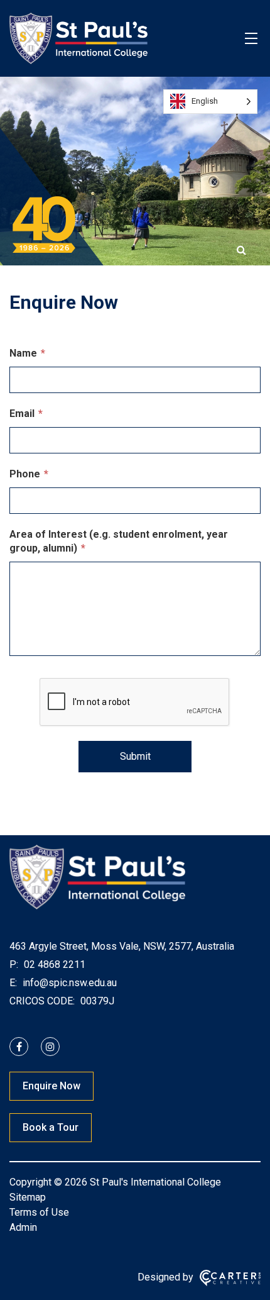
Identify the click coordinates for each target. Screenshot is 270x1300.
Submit (135, 756)
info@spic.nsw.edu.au (68, 983)
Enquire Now (51, 1086)
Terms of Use (39, 1212)
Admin (23, 1227)
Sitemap (27, 1197)
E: (13, 983)
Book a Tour (50, 1127)
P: (13, 964)
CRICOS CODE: (42, 1001)
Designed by (165, 1277)
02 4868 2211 (53, 964)
